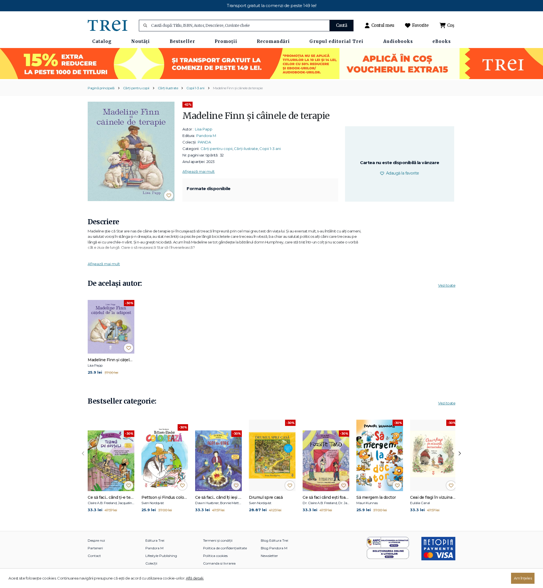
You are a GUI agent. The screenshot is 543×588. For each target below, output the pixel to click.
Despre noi (96, 540)
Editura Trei (154, 540)
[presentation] (83, 453)
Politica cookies (215, 556)
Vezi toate (446, 285)
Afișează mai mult (198, 171)
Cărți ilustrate (168, 88)
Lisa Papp (203, 129)
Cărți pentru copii (136, 88)
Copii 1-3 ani (195, 88)
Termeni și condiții (217, 540)
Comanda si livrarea (219, 563)
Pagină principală (101, 88)
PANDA (204, 142)
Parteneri (95, 548)
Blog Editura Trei (274, 540)
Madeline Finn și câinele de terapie (238, 88)
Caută (341, 25)
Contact (94, 556)
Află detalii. (195, 578)
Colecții (151, 563)
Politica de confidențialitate (225, 548)
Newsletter (269, 556)
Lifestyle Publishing (161, 556)
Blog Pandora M (274, 548)
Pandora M (206, 135)
